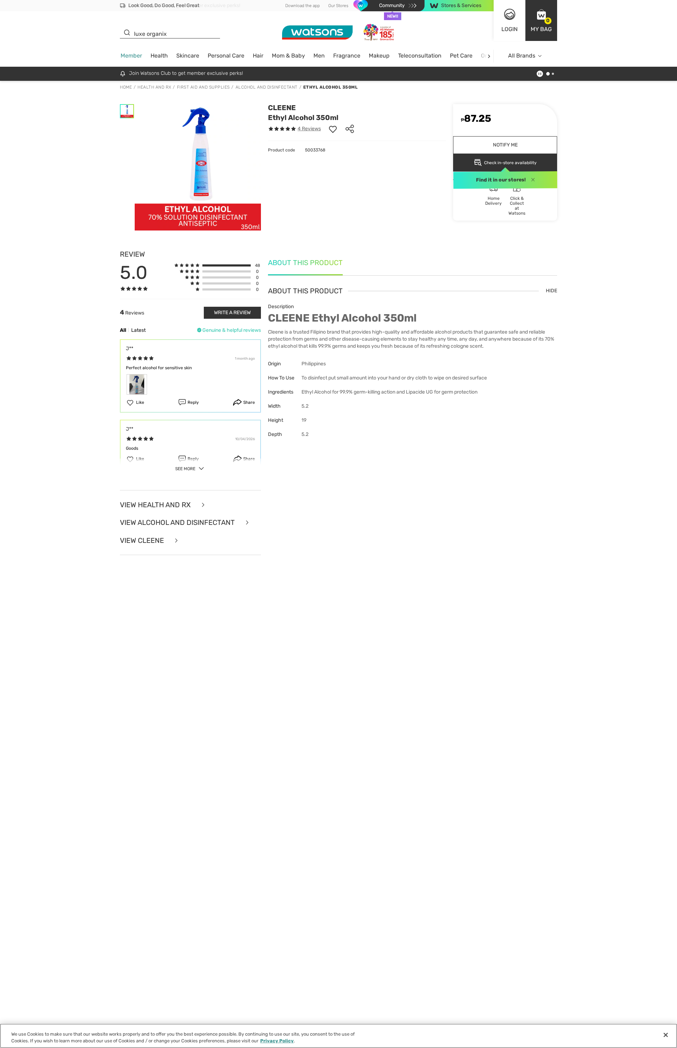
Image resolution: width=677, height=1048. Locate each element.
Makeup (379, 55)
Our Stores (338, 5)
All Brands (521, 55)
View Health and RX (156, 505)
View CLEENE (143, 540)
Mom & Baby (288, 55)
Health (159, 55)
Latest (138, 330)
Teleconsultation (419, 55)
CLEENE (282, 107)
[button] (541, 20)
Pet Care (461, 55)
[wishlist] (333, 129)
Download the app (302, 5)
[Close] (665, 1035)
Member (131, 55)
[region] (338, 1036)
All (123, 330)
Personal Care (226, 55)
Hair (258, 55)
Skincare (187, 55)
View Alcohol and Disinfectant (178, 522)
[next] (488, 56)
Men (319, 55)
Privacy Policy (277, 1040)
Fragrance (346, 55)
